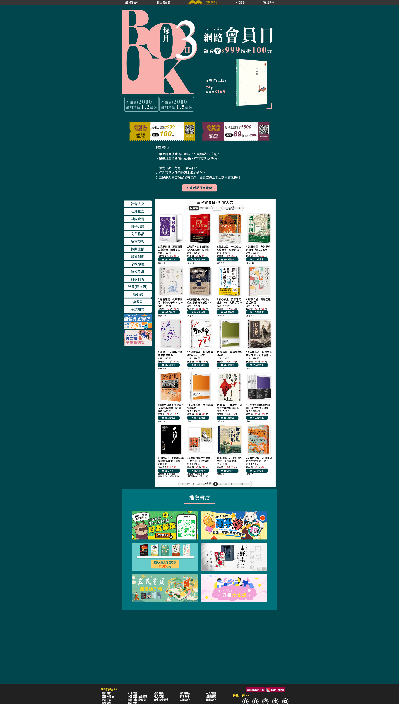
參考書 (137, 301)
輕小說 (137, 294)
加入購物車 (169, 259)
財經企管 (137, 218)
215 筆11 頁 (231, 208)
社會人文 (137, 203)
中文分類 (211, 693)
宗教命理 (137, 264)
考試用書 (137, 309)
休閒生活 (137, 248)
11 (242, 484)
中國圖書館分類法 (137, 696)
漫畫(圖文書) (138, 286)
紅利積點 (185, 693)
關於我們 (106, 693)
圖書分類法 (107, 696)
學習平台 (106, 699)
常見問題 (159, 696)
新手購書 (185, 696)
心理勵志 (137, 211)
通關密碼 (211, 696)
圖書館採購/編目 (136, 699)
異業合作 (211, 699)
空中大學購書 (161, 699)
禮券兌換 (159, 693)
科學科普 (137, 279)
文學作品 (137, 233)
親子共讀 (137, 226)
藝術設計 (137, 271)
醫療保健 (137, 256)
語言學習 (137, 241)
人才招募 (132, 693)
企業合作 (185, 699)
